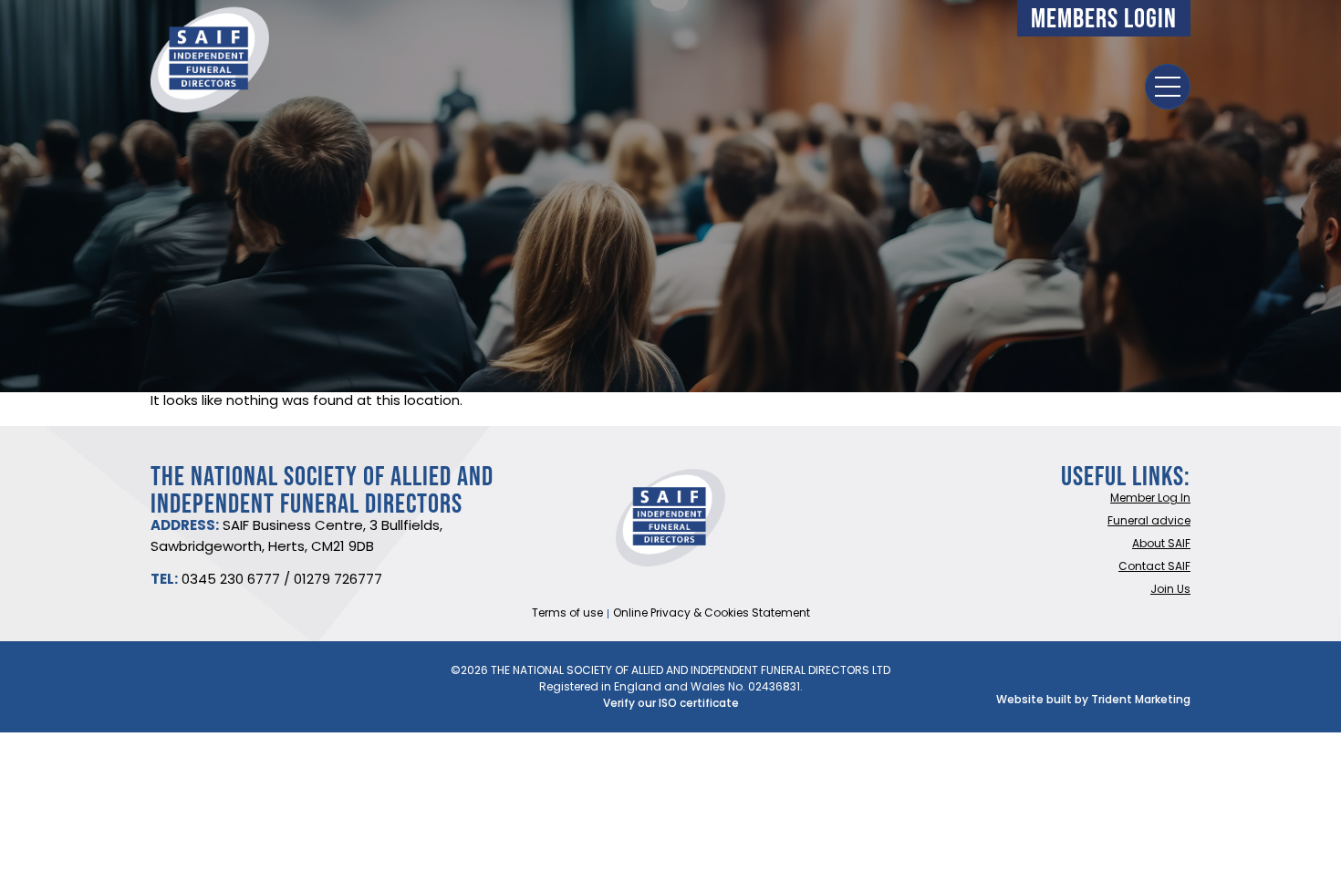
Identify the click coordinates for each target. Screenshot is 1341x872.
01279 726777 (338, 580)
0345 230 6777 (231, 580)
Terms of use (567, 613)
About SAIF (1161, 544)
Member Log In (1150, 498)
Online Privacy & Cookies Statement (711, 613)
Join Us (1170, 590)
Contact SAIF (1154, 567)
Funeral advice (1148, 521)
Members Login (1104, 18)
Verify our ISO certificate (671, 704)
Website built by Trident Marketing (1093, 700)
